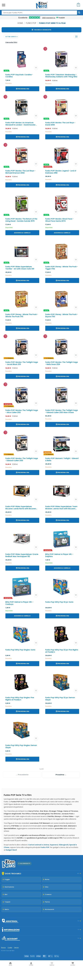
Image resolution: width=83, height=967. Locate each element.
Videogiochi (64, 845)
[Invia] (79, 12)
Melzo (7, 909)
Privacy (3, 947)
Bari (6, 894)
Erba (46, 887)
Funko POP (31, 23)
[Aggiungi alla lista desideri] (36, 68)
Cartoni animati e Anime (38, 845)
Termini (16, 947)
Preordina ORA (23, 89)
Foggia (7, 879)
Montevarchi (49, 909)
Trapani (7, 902)
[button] (4, 5)
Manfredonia (9, 887)
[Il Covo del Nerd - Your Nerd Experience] (41, 5)
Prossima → (61, 774)
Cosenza (48, 894)
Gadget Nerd (11, 850)
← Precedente (22, 774)
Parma (47, 902)
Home (20, 23)
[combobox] (39, 12)
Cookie (10, 947)
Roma (47, 879)
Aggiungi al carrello (22, 233)
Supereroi (54, 845)
